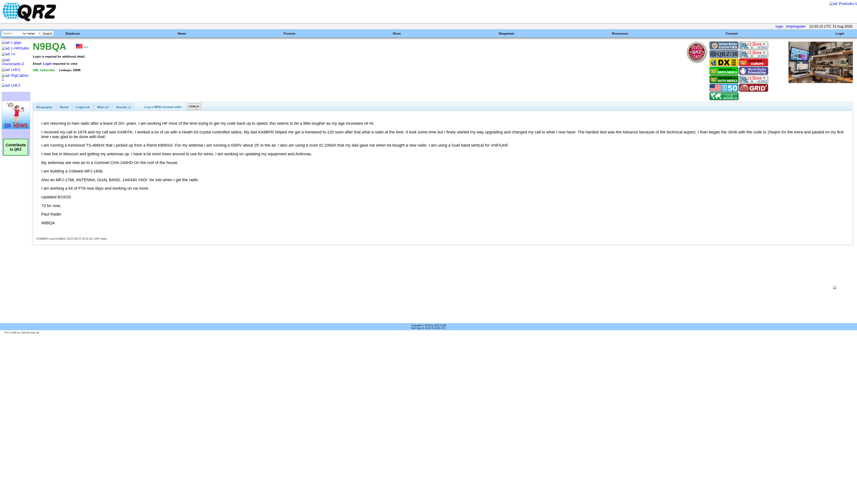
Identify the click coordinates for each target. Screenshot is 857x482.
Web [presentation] (103, 107)
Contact (732, 33)
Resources (620, 33)
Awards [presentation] (123, 107)
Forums (289, 33)
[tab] (44, 107)
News (182, 33)
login (779, 26)
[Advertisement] (427, 287)
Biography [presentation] (44, 107)
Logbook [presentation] (83, 107)
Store (397, 33)
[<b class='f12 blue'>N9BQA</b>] (820, 82)
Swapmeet (506, 33)
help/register (796, 26)
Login (840, 33)
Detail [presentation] (64, 107)
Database (73, 33)
